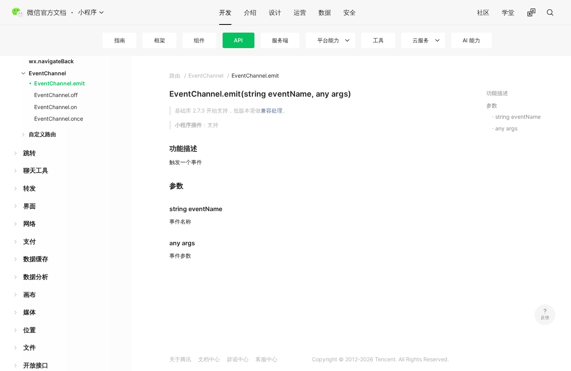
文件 (29, 347)
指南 (119, 40)
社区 (483, 12)
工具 (378, 40)
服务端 (280, 40)
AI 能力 (471, 40)
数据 (325, 12)
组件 (199, 40)
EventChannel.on (55, 107)
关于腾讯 (180, 359)
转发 (29, 188)
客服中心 (266, 359)
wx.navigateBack (51, 61)
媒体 (29, 312)
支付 (29, 241)
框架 (159, 40)
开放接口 (35, 365)
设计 (275, 12)
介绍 (250, 12)
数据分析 (35, 277)
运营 (300, 12)
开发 (225, 12)
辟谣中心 (238, 359)
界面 (29, 206)
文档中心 (209, 359)
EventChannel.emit (59, 83)
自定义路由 (42, 134)
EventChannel (47, 73)
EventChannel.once (58, 118)
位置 (29, 330)
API (238, 40)
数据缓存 (35, 259)
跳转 (29, 153)
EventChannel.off (56, 95)
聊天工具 (35, 170)
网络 (29, 223)
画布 (29, 294)
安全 (349, 12)
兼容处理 (271, 110)
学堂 (508, 12)
